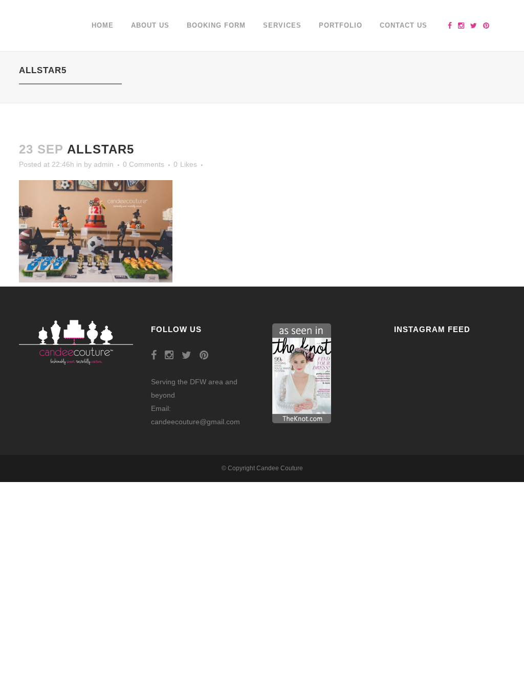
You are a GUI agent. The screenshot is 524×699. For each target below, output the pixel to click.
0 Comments (143, 164)
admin (104, 164)
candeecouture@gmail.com (195, 422)
